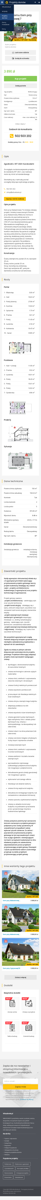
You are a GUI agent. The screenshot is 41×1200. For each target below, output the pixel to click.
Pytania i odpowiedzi (10, 1138)
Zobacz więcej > (20, 124)
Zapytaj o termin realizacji (15, 199)
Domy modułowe (5, 23)
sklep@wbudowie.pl (13, 192)
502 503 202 (23, 136)
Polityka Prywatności (10, 1148)
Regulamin (7, 1145)
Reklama (7, 1154)
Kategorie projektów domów (12, 1152)
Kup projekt (20, 78)
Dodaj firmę (7, 1143)
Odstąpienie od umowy (11, 1150)
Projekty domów (17, 2)
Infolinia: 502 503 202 (9, 1193)
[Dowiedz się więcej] (26, 1099)
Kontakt (6, 1141)
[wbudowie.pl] (6, 2)
